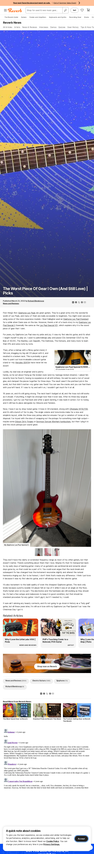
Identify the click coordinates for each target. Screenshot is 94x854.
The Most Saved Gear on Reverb (15, 719)
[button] (7, 487)
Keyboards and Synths (57, 17)
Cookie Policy (52, 841)
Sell (74, 10)
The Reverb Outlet (11, 17)
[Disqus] (47, 758)
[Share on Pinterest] (81, 302)
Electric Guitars (41, 681)
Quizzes (61, 27)
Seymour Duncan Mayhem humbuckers (53, 421)
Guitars (24, 17)
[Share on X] (78, 302)
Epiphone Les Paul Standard (75, 319)
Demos (53, 27)
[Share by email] (84, 302)
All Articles (7, 27)
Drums (86, 17)
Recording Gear (75, 17)
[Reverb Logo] (15, 10)
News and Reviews (11, 303)
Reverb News (12, 22)
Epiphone (62, 681)
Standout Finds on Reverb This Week (47, 719)
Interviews (43, 27)
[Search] (65, 10)
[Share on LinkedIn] (73, 302)
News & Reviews (29, 27)
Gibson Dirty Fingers (24, 421)
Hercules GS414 (22, 362)
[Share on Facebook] (76, 302)
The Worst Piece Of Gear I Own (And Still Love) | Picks (45, 290)
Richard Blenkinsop (36, 301)
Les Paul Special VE (48, 325)
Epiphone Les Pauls (26, 313)
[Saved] (82, 10)
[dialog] (47, 838)
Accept (81, 838)
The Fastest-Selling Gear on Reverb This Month (76, 720)
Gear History (73, 27)
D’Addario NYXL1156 (79, 409)
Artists (17, 27)
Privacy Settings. (51, 844)
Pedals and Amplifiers (37, 17)
